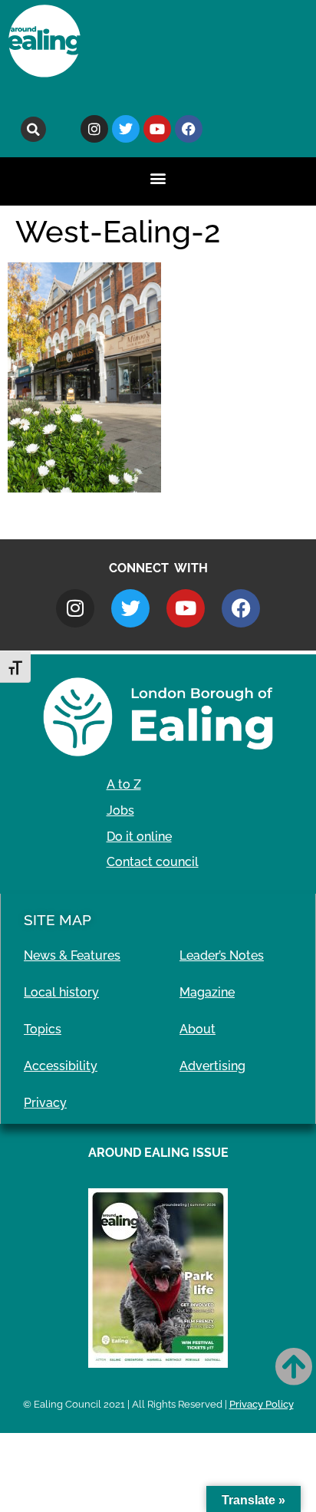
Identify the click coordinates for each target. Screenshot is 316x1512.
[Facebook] (188, 129)
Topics (42, 1029)
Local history (61, 992)
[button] (33, 129)
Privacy (45, 1102)
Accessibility (60, 1066)
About (197, 1029)
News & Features (72, 955)
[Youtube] (157, 129)
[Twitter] (126, 129)
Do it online (139, 836)
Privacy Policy (261, 1404)
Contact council (153, 862)
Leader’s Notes (221, 955)
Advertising (212, 1066)
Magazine (207, 992)
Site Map (57, 919)
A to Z (124, 784)
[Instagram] (94, 129)
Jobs (120, 810)
